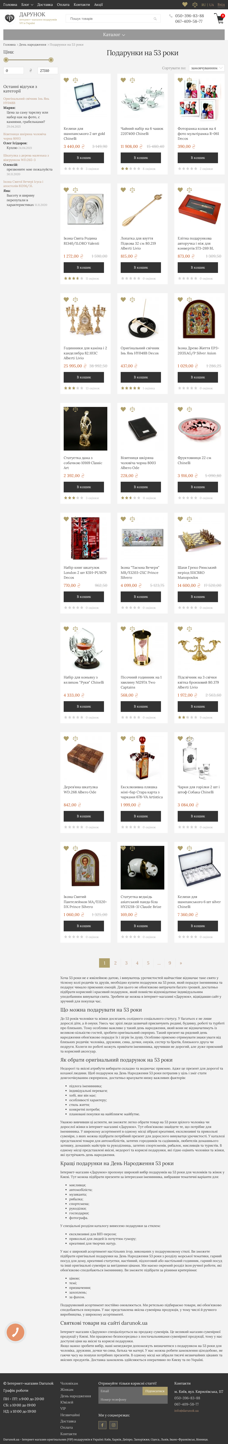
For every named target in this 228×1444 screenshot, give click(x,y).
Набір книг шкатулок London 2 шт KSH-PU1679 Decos (85, 572)
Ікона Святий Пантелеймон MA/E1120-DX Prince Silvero (85, 901)
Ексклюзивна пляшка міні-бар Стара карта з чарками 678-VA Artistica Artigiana (142, 792)
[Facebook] (102, 1425)
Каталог (111, 34)
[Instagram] (114, 1425)
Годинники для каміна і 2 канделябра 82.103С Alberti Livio (85, 353)
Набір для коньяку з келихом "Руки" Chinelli (84, 679)
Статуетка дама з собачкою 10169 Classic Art (83, 462)
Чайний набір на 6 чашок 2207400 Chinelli (142, 131)
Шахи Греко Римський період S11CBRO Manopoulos (197, 572)
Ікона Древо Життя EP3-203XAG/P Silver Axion (198, 350)
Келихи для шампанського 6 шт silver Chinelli (199, 901)
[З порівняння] (75, 81)
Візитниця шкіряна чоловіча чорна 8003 (24, 136)
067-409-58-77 (188, 21)
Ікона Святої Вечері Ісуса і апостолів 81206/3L (23, 184)
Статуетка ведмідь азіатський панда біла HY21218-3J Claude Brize (141, 901)
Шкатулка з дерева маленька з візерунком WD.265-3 (26, 157)
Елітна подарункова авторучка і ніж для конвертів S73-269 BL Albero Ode (196, 244)
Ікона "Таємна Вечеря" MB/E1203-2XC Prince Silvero (140, 572)
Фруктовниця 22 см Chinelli (194, 460)
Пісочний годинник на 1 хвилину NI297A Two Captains (141, 682)
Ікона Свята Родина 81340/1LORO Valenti (81, 240)
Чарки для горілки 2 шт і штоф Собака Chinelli (199, 789)
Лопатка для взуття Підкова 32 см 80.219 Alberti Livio (138, 243)
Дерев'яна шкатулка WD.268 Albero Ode (81, 789)
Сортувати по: (174, 68)
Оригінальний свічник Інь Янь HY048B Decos (140, 350)
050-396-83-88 (189, 15)
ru (204, 4)
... (159, 963)
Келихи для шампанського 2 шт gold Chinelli (84, 133)
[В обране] (67, 81)
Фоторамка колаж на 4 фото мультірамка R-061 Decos (198, 133)
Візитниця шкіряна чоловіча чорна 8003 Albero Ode (138, 462)
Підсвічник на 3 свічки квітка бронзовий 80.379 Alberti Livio (198, 682)
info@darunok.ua (186, 1411)
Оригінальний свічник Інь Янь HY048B (26, 101)
